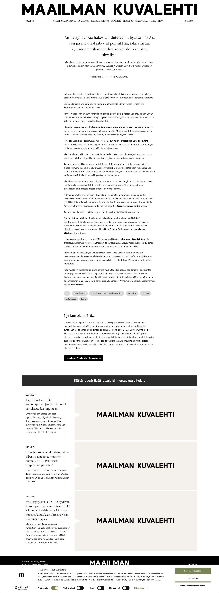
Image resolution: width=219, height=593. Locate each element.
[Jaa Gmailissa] (105, 87)
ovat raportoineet (135, 185)
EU (67, 293)
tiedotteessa (140, 205)
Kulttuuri (83, 21)
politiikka (145, 293)
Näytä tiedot (139, 588)
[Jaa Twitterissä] (97, 87)
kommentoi (113, 280)
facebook (192, 564)
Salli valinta (193, 578)
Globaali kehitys (99, 21)
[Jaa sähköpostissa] (121, 87)
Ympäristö (116, 21)
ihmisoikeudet (80, 293)
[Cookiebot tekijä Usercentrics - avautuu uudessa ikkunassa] (21, 588)
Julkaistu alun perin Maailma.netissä (106, 293)
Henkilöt (128, 21)
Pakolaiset (132, 293)
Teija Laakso (102, 76)
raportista (148, 97)
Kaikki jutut (156, 21)
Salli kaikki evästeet (192, 571)
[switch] (80, 588)
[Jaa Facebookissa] (113, 87)
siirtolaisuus (71, 299)
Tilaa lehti (189, 21)
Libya (83, 299)
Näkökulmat (141, 21)
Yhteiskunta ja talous (64, 21)
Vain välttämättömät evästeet (192, 586)
